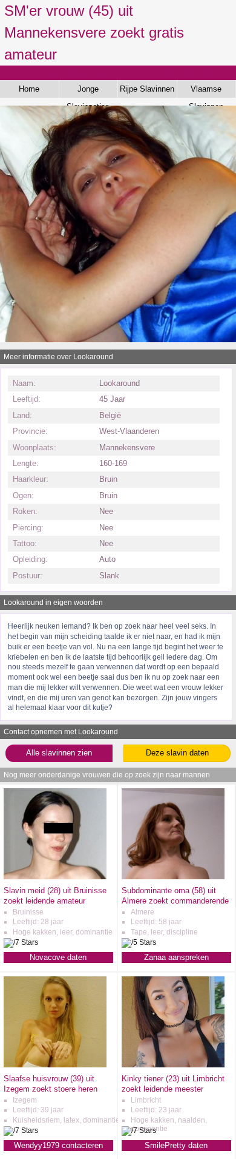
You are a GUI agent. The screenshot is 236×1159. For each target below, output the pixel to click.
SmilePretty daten (176, 1145)
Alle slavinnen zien (59, 752)
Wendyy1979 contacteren (58, 1145)
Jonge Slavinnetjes (88, 91)
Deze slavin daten (177, 752)
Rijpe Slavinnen (147, 88)
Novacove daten (58, 957)
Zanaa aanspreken (176, 957)
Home (29, 88)
